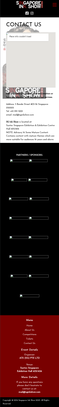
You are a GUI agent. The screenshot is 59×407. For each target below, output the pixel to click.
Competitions (29, 334)
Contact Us (29, 343)
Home (29, 326)
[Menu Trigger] (54, 4)
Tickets (29, 339)
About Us (29, 330)
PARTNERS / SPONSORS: (29, 155)
